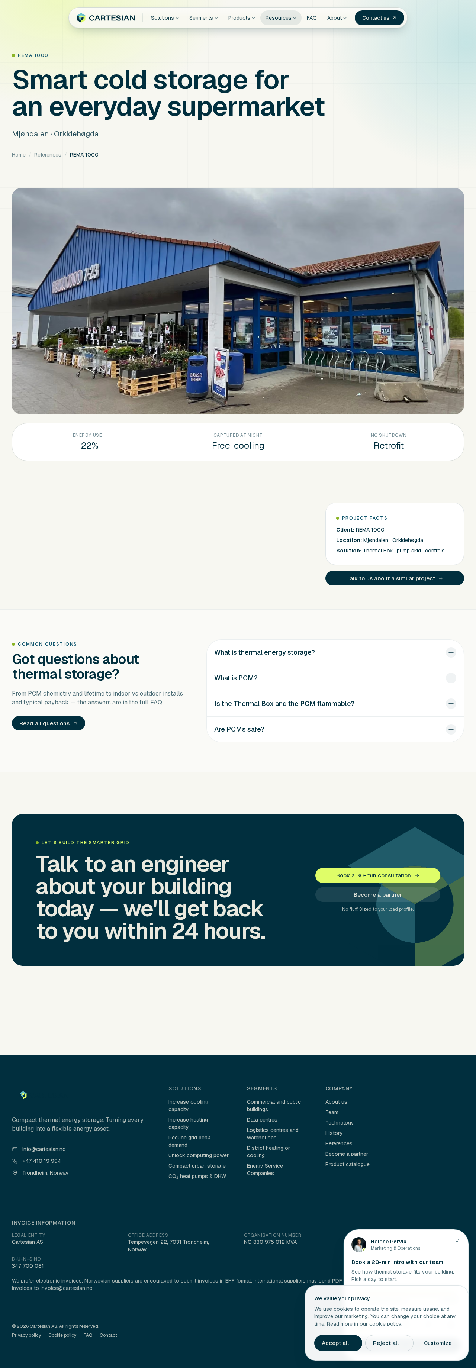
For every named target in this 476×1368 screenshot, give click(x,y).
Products (239, 17)
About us (336, 1101)
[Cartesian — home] (106, 18)
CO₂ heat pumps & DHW (197, 1176)
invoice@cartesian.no (67, 1288)
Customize (438, 1343)
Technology (339, 1122)
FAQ (312, 17)
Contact (108, 1335)
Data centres (262, 1119)
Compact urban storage (197, 1165)
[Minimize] (457, 1241)
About (334, 17)
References (47, 154)
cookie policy (385, 1323)
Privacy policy (26, 1335)
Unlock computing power (198, 1155)
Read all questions (44, 723)
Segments (201, 17)
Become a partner (378, 894)
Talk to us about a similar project (390, 578)
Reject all (386, 1342)
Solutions (162, 17)
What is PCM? (236, 678)
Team (331, 1112)
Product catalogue (347, 1164)
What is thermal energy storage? (264, 652)
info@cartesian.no (44, 1149)
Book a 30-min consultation (373, 875)
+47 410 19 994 (41, 1161)
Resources (279, 17)
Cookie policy (62, 1335)
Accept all (335, 1342)
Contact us (375, 17)
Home (19, 154)
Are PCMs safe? (239, 729)
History (334, 1133)
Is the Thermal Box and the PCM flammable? (284, 703)
